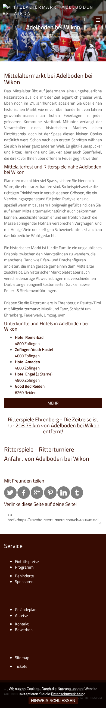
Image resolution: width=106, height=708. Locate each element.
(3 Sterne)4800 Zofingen (33, 377)
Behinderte (24, 576)
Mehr (53, 403)
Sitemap (22, 657)
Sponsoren (24, 581)
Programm (24, 567)
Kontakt (22, 624)
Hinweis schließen (53, 700)
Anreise (21, 615)
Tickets (21, 666)
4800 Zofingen (29, 340)
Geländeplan (25, 609)
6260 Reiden (30, 389)
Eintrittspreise (27, 561)
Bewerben (24, 629)
